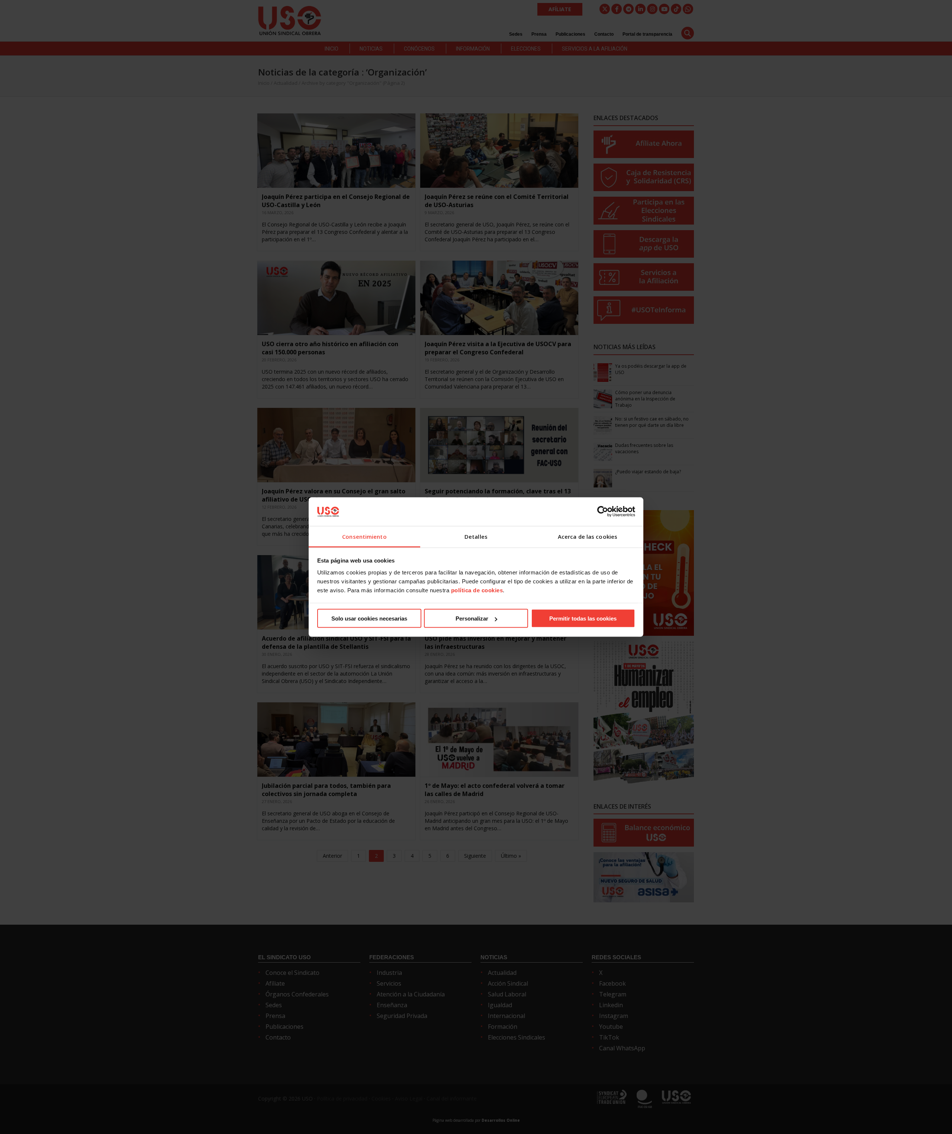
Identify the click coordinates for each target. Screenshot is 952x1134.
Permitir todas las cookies (583, 618)
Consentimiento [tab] (364, 536)
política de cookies (477, 590)
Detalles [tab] (476, 536)
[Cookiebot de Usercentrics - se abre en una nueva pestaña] (602, 511)
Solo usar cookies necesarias (369, 618)
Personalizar (472, 618)
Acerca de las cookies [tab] (587, 536)
